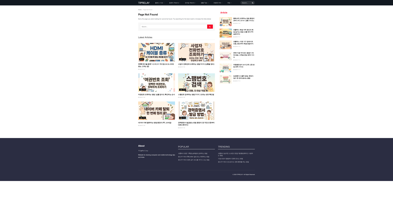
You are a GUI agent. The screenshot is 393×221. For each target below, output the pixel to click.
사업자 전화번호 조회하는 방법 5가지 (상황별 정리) (196, 64)
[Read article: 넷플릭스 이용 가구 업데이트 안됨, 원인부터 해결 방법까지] (226, 44)
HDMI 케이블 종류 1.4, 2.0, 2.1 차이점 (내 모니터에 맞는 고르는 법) (156, 65)
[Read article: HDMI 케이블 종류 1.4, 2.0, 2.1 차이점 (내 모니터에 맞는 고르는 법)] (156, 52)
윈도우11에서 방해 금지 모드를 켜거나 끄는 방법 (193, 160)
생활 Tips (204, 3)
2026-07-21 (142, 69)
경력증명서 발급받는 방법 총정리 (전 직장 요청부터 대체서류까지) (196, 123)
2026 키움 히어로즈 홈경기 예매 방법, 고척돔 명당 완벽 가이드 (243, 55)
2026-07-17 (237, 37)
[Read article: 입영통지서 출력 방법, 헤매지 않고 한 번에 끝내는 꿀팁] (226, 79)
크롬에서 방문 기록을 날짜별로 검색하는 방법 (192, 153)
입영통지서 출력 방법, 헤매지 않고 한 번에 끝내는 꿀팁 (243, 77)
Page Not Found (147, 9)
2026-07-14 (237, 60)
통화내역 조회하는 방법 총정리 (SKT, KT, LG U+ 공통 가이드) (244, 19)
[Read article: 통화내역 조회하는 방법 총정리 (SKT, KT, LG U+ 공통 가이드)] (226, 21)
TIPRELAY (143, 2)
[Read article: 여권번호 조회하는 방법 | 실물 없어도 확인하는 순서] (156, 82)
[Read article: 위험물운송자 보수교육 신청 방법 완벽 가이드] (226, 68)
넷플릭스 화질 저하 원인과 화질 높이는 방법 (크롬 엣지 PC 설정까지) (243, 32)
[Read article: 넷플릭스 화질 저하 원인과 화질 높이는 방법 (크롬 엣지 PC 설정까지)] (226, 33)
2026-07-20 (182, 67)
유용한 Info (217, 3)
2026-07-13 (237, 69)
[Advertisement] (237, 100)
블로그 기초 (159, 3)
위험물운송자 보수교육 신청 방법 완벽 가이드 (244, 65)
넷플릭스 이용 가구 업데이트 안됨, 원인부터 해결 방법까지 (243, 42)
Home (140, 9)
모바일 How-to (190, 3)
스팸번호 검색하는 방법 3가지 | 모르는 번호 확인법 (196, 94)
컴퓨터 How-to (174, 3)
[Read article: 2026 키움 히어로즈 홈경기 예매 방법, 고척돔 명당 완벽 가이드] (226, 56)
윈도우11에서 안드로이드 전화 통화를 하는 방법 (233, 162)
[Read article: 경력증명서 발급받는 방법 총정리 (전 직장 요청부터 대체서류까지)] (196, 110)
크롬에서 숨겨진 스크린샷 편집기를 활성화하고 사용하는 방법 (235, 154)
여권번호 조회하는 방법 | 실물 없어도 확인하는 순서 (156, 94)
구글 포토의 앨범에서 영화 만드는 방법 (230, 158)
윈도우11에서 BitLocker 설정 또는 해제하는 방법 (193, 157)
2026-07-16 (237, 46)
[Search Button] (252, 3)
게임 (228, 3)
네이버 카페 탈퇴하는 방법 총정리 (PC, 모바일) (154, 122)
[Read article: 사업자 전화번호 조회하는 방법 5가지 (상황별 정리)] (196, 52)
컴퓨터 (141, 59)
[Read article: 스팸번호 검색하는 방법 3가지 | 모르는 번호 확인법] (196, 82)
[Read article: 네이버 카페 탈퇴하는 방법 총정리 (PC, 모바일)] (156, 110)
